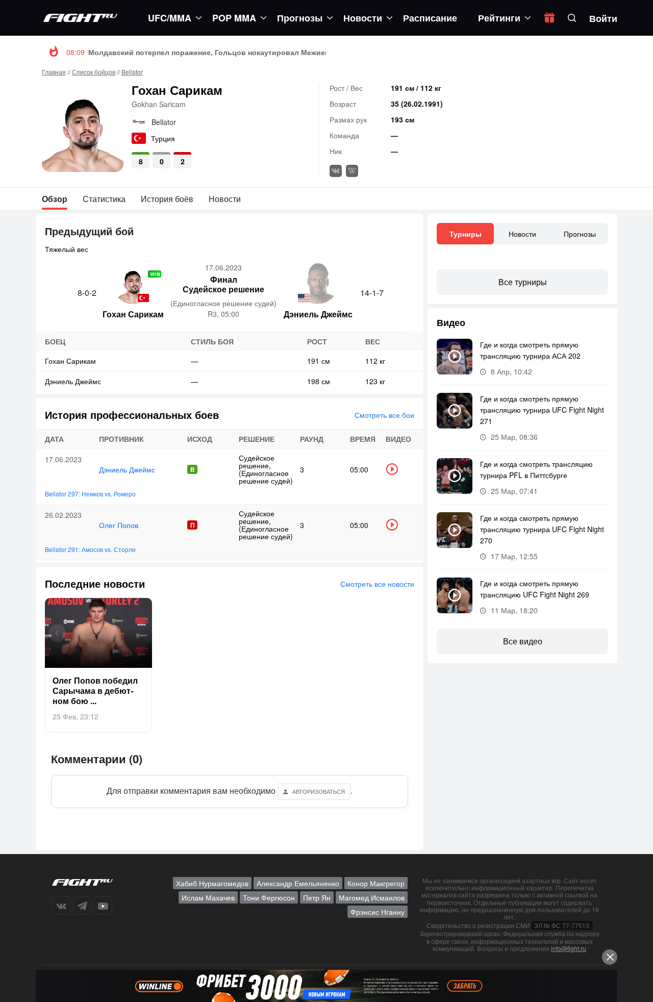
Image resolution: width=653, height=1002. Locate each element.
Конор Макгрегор (376, 883)
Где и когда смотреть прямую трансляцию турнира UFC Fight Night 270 (542, 529)
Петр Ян (317, 897)
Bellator (132, 71)
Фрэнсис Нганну (377, 912)
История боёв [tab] (167, 199)
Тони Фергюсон (269, 897)
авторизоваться (318, 791)
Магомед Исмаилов (372, 897)
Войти (603, 18)
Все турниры (522, 282)
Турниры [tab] (465, 234)
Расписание (430, 17)
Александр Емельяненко (298, 883)
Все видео (522, 641)
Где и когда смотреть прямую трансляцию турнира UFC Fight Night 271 (542, 409)
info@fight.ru (568, 948)
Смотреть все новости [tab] (377, 584)
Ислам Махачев (208, 897)
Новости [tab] (225, 199)
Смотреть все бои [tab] (384, 415)
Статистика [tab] (104, 199)
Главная (54, 71)
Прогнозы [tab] (580, 234)
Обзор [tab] (54, 199)
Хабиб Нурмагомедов (212, 883)
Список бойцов (93, 71)
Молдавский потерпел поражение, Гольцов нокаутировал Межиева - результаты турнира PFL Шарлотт (276, 52)
